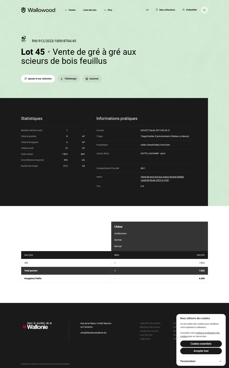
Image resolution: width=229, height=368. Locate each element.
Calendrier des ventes (150, 323)
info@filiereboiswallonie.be (93, 332)
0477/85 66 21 (163, 130)
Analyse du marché (149, 331)
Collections (145, 338)
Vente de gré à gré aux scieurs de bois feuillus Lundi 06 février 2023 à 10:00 (162, 178)
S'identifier (191, 10)
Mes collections (167, 10)
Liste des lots (89, 10)
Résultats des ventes (150, 327)
